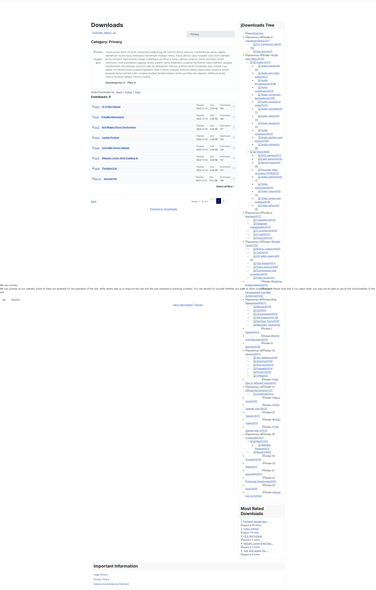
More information (183, 304)
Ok (4, 299)
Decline (15, 299)
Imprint (199, 304)
